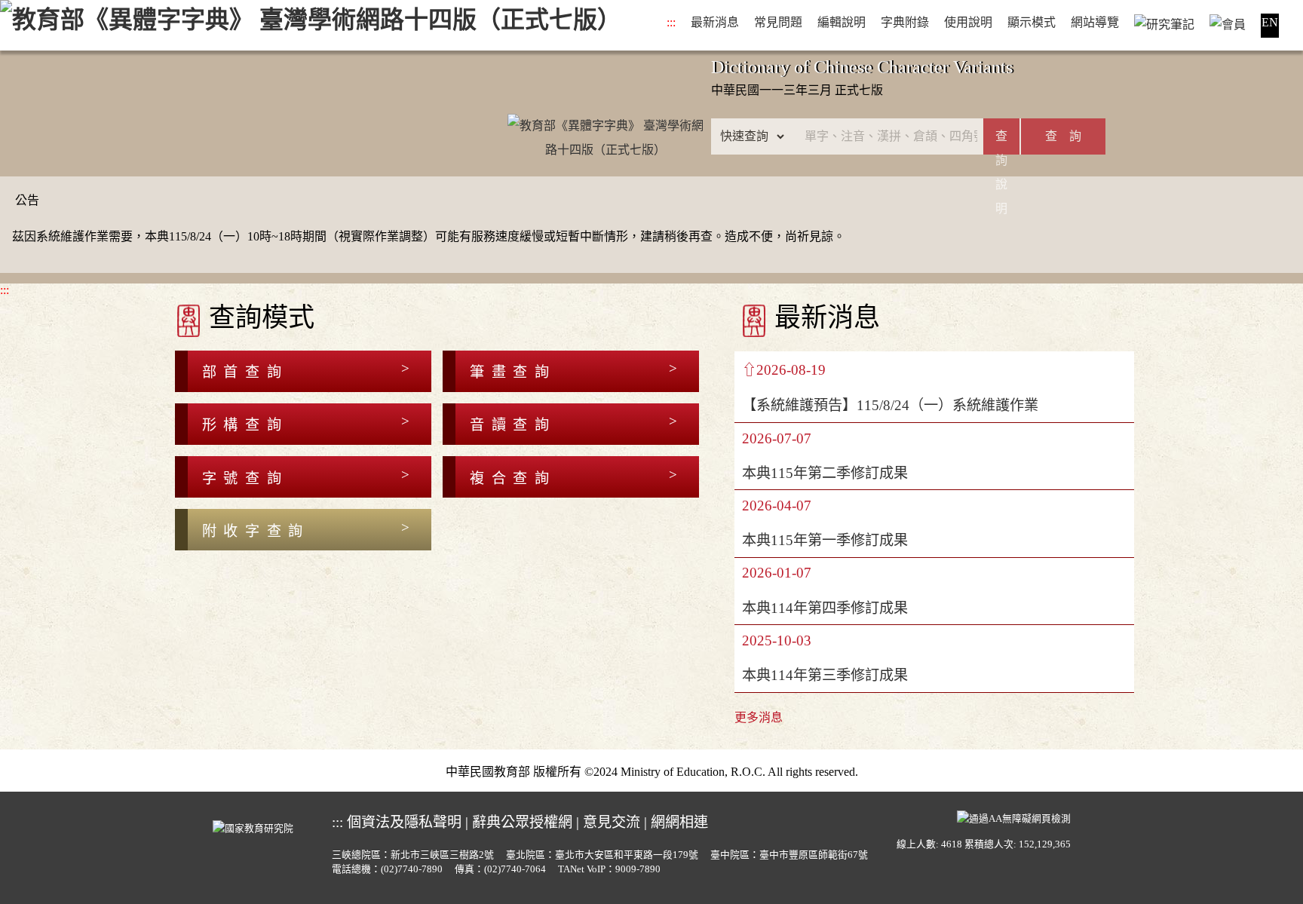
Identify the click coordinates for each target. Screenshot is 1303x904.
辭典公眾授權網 (522, 822)
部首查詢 (245, 372)
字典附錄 (905, 22)
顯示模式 (1031, 22)
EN (1270, 22)
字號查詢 (245, 478)
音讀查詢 (513, 425)
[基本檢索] (605, 113)
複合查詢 (513, 478)
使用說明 (968, 22)
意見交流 (611, 822)
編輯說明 (841, 22)
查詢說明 (1001, 142)
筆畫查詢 (513, 372)
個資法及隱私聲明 (404, 822)
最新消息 (715, 22)
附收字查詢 (256, 531)
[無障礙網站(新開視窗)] (1014, 817)
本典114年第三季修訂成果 (825, 675)
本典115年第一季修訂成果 (825, 540)
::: (671, 22)
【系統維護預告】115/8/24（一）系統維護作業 (890, 405)
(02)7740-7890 (412, 869)
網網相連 (679, 822)
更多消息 (758, 717)
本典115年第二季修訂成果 (825, 473)
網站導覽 (1095, 22)
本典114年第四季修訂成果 (825, 608)
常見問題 (778, 22)
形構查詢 (245, 425)
